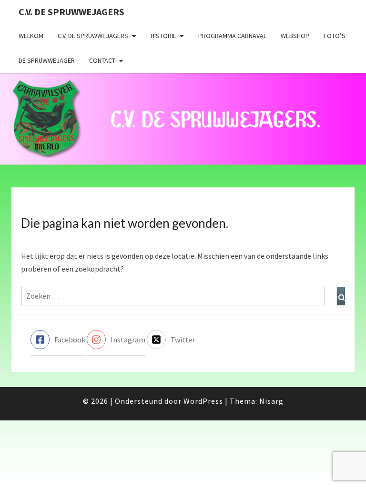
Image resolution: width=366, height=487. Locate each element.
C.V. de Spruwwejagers (71, 12)
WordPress (203, 401)
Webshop (295, 35)
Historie (163, 35)
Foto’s (335, 35)
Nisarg (271, 401)
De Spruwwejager (47, 60)
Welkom (31, 35)
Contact (102, 60)
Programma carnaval (232, 35)
